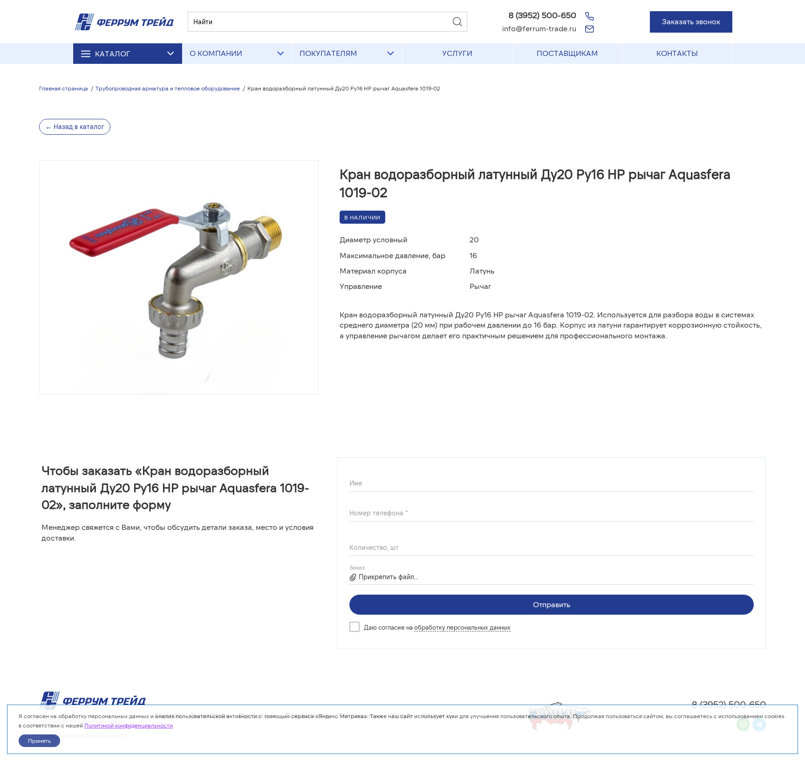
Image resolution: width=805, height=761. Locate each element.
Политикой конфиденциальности (128, 725)
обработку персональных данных (462, 627)
